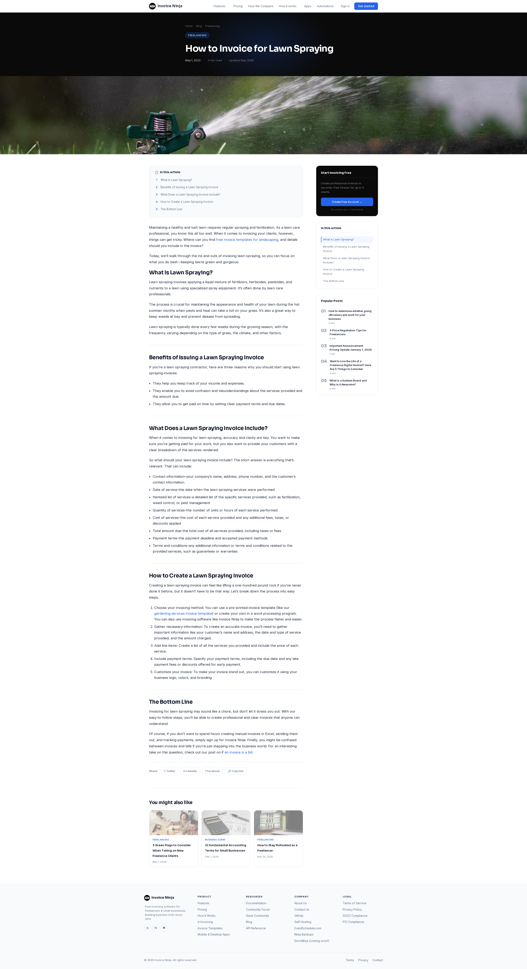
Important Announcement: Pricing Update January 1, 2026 (351, 347)
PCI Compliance (353, 922)
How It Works (207, 915)
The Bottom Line (171, 209)
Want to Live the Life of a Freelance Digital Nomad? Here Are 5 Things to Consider (350, 365)
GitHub (298, 915)
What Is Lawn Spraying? (176, 180)
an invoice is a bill (238, 752)
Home (189, 26)
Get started (366, 6)
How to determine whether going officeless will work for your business (350, 314)
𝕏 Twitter (169, 771)
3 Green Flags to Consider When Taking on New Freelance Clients (172, 851)
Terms (350, 960)
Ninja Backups (304, 934)
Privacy (363, 960)
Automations (325, 6)
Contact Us (301, 909)
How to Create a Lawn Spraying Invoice (187, 201)
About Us (300, 903)
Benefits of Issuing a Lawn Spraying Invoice (189, 187)
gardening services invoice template (183, 613)
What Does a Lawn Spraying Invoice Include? (190, 194)
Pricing (238, 6)
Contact (377, 960)
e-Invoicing (205, 922)
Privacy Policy (352, 909)
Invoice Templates (210, 928)
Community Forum (258, 909)
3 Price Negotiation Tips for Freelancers (348, 332)
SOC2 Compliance (355, 915)
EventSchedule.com (307, 928)
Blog (199, 26)
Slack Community (257, 915)
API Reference (256, 928)
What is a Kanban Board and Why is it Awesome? (348, 382)
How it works (287, 6)
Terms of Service (354, 903)
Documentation (256, 903)
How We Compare (260, 6)
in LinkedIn (190, 771)
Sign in (345, 6)
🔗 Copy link (236, 771)
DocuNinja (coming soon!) (311, 940)
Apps (307, 6)
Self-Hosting (302, 922)
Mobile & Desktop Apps (214, 934)
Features (219, 6)
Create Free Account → (347, 201)
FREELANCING (197, 35)
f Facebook (212, 771)
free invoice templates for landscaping (247, 240)
